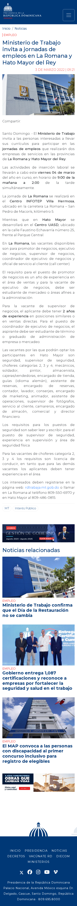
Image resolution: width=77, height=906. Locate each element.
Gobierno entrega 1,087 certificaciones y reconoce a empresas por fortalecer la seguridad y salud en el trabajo (37, 680)
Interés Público (25, 508)
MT (7, 508)
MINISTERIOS (39, 862)
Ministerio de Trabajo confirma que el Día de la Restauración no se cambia (37, 610)
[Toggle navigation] (69, 15)
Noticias (21, 28)
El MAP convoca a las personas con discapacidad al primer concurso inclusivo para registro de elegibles (37, 753)
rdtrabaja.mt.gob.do (42, 487)
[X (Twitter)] (21, 872)
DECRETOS (16, 856)
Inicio (6, 28)
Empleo (10, 35)
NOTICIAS (59, 850)
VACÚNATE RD (40, 856)
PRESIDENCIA (36, 850)
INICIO (15, 850)
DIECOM (63, 856)
